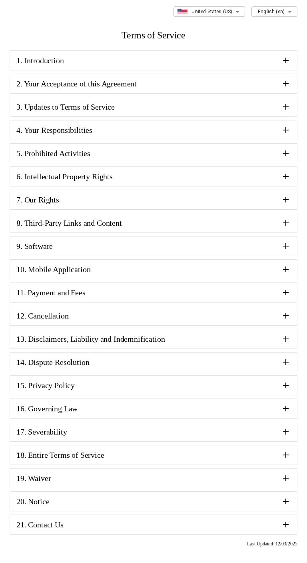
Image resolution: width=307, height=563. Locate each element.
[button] (153, 60)
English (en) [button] (271, 11)
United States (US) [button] (211, 11)
